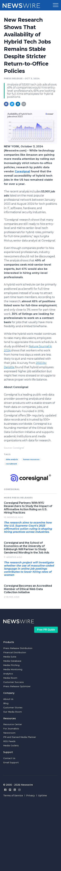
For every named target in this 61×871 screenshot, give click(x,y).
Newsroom (9, 732)
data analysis (12, 459)
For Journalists (11, 728)
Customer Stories (12, 707)
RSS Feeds (9, 741)
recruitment (11, 464)
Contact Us (9, 758)
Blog (5, 703)
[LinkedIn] (15, 790)
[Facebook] (5, 790)
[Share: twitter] (12, 104)
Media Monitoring (12, 669)
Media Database (12, 661)
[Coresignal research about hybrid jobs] (30, 142)
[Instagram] (19, 790)
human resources (31, 459)
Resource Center (12, 724)
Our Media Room (12, 711)
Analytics (8, 673)
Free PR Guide (46, 629)
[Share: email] (24, 104)
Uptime (42, 795)
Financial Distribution (14, 652)
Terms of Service (13, 795)
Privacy (30, 795)
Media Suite (9, 656)
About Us (8, 699)
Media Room (10, 678)
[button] (55, 5)
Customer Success (13, 682)
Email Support (11, 762)
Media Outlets (11, 745)
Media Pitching (11, 665)
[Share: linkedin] (18, 104)
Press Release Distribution (17, 648)
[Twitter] (10, 790)
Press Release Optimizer (17, 686)
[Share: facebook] (6, 104)
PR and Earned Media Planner (19, 737)
